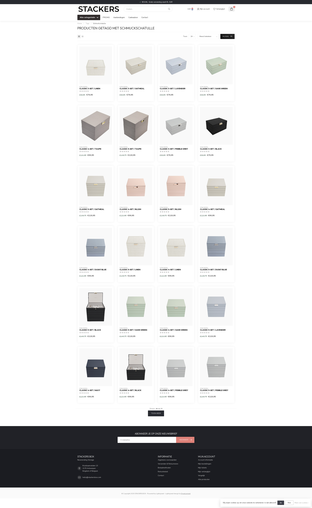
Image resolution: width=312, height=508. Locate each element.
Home (79, 23)
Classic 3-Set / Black (211, 149)
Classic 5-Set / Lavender (213, 330)
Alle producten (204, 479)
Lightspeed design (172, 494)
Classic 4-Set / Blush (130, 209)
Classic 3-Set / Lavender (172, 89)
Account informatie (205, 460)
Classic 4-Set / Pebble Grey (174, 390)
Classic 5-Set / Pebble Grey (214, 390)
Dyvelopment (185, 494)
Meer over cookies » (301, 503)
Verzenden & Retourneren (168, 464)
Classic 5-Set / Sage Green (133, 330)
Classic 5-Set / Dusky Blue (213, 270)
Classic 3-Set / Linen (89, 89)
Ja (281, 503)
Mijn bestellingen (204, 464)
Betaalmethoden (164, 468)
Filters (226, 36)
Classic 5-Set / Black (90, 330)
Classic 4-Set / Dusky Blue (92, 270)
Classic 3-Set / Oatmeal (132, 89)
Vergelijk (201, 475)
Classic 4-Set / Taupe (90, 149)
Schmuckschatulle (99, 23)
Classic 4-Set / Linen (170, 270)
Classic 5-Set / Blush (170, 209)
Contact (144, 17)
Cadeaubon (133, 17)
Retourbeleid (163, 471)
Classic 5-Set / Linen (130, 270)
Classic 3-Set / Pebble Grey (174, 149)
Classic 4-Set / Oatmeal (212, 209)
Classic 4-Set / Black (130, 390)
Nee (289, 503)
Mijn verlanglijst (204, 471)
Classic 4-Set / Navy (89, 390)
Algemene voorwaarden (167, 460)
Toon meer (156, 413)
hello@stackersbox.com (92, 477)
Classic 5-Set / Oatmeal (91, 209)
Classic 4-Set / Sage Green (173, 330)
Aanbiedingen (119, 17)
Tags (87, 23)
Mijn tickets (202, 468)
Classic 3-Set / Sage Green (214, 89)
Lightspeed (160, 494)
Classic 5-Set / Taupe (130, 149)
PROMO (106, 17)
